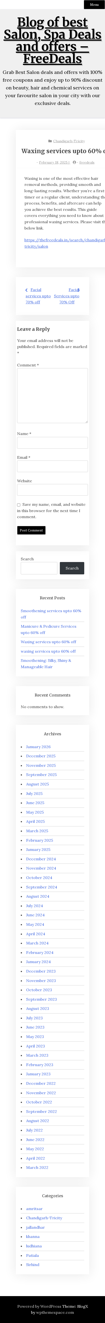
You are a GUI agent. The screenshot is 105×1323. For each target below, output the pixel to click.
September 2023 (41, 999)
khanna (33, 1236)
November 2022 (41, 1092)
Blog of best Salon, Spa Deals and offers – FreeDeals (53, 40)
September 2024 (41, 887)
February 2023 (39, 1064)
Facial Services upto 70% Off (66, 295)
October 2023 (39, 989)
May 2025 (35, 812)
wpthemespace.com (55, 1312)
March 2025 (37, 830)
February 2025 (39, 840)
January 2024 (38, 961)
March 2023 (37, 1055)
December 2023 (41, 971)
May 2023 (35, 1036)
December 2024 (41, 858)
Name (24, 433)
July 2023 (34, 1017)
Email (23, 457)
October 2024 (39, 877)
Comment (28, 365)
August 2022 (37, 1120)
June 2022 (35, 1139)
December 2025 (40, 755)
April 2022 (35, 1158)
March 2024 (37, 943)
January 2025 (38, 849)
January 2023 (38, 1073)
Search (27, 558)
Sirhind (32, 1264)
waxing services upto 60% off (48, 651)
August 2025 (37, 784)
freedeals (86, 162)
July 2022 (34, 1130)
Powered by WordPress (39, 1306)
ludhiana (34, 1246)
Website (24, 480)
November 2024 (41, 868)
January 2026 (38, 746)
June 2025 (35, 802)
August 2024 (37, 896)
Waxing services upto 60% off (48, 641)
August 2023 (37, 1008)
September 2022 (41, 1111)
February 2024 (39, 952)
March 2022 (37, 1167)
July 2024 (34, 905)
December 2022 (41, 1083)
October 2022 (39, 1102)
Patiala (32, 1255)
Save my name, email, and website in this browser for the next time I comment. (51, 510)
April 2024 (35, 933)
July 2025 (34, 793)
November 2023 (41, 980)
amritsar (34, 1208)
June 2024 (35, 914)
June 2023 (35, 1027)
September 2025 (41, 774)
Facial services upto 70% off (38, 295)
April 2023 (35, 1046)
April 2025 (35, 821)
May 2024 (35, 924)
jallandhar (35, 1227)
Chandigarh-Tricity (69, 141)
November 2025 (41, 765)
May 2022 (35, 1148)
